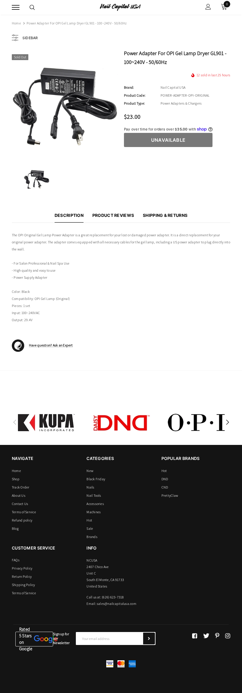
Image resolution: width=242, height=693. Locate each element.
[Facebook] (194, 635)
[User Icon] (208, 7)
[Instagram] (227, 635)
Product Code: (134, 95)
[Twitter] (206, 635)
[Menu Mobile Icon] (15, 7)
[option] (65, 104)
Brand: (129, 87)
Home (16, 23)
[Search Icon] (32, 7)
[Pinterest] (217, 635)
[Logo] (120, 7)
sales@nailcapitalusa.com (116, 603)
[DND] (121, 422)
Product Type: (134, 103)
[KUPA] (46, 422)
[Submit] (149, 638)
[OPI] (196, 422)
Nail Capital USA (173, 87)
